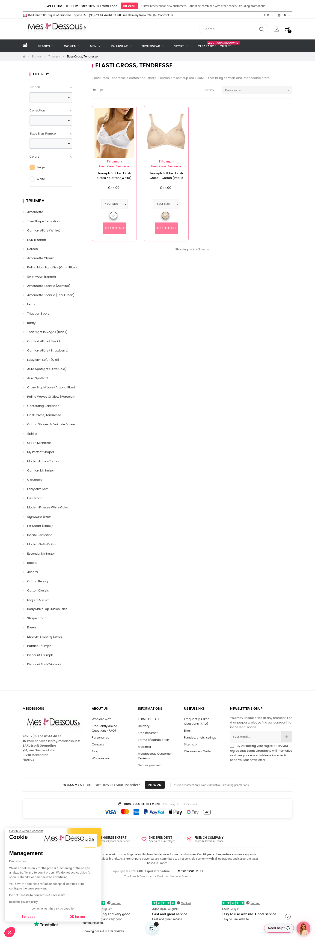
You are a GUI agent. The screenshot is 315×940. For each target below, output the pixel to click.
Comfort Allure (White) (43, 230)
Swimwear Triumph (41, 276)
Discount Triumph (40, 655)
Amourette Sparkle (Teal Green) (50, 295)
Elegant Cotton (38, 599)
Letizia (31, 304)
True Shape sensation (43, 221)
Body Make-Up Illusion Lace (47, 609)
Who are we (100, 758)
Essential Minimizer (41, 553)
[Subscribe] (286, 736)
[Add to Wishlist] (126, 117)
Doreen (32, 249)
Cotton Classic (38, 590)
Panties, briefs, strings (200, 737)
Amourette (35, 212)
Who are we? (101, 719)
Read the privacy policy (23, 902)
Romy (31, 322)
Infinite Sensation (39, 535)
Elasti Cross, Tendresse (44, 415)
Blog (95, 751)
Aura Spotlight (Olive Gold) (47, 369)
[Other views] (133, 111)
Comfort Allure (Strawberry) (47, 350)
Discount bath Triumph (44, 664)
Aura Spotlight (37, 378)
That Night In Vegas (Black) (47, 332)
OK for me (77, 917)
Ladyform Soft (37, 489)
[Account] (277, 29)
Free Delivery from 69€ (136, 15)
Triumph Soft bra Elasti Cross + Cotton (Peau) (166, 176)
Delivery (143, 726)
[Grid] (95, 90)
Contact (98, 744)
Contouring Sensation (43, 406)
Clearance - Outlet (198, 751)
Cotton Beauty (37, 581)
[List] (101, 90)
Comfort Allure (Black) (43, 341)
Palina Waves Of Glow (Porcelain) (52, 396)
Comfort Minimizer (40, 470)
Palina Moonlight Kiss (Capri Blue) (52, 267)
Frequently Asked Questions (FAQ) (104, 728)
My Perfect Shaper (40, 452)
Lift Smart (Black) (40, 526)
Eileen (31, 627)
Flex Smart (35, 498)
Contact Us (165, 15)
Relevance (257, 90)
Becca (32, 563)
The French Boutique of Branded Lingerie (54, 15)
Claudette (34, 479)
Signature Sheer (39, 516)
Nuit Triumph (36, 239)
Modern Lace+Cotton (43, 461)
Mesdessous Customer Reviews (155, 756)
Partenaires (100, 737)
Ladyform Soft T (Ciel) (43, 359)
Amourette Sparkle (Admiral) (48, 286)
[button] (9, 932)
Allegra (32, 572)
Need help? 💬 (279, 928)
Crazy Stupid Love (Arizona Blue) (51, 387)
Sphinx (32, 433)
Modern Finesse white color (47, 507)
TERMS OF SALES (149, 719)
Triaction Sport (38, 313)
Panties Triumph (39, 646)
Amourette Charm (40, 258)
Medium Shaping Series (44, 636)
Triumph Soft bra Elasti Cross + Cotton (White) (114, 176)
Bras (187, 730)
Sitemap (190, 744)
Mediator (144, 746)
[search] (262, 29)
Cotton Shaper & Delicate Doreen (51, 424)
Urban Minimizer (39, 442)
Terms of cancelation (153, 740)
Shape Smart (37, 618)
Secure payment (150, 765)
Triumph (35, 201)
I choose (28, 917)
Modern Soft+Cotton (42, 544)
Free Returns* (148, 733)
